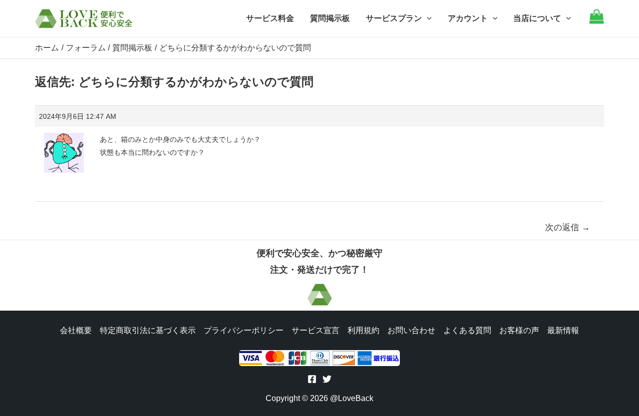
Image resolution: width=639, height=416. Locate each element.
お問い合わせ (411, 330)
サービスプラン (394, 18)
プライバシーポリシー (244, 330)
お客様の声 (519, 330)
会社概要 (76, 330)
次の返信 (567, 227)
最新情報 (563, 330)
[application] (427, 18)
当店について (537, 18)
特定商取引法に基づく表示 (148, 330)
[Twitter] (326, 379)
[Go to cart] (596, 21)
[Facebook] (312, 379)
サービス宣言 (315, 330)
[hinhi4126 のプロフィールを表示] (64, 149)
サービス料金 (270, 18)
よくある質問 (467, 330)
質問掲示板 (330, 18)
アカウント (468, 18)
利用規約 (363, 330)
